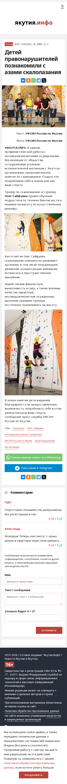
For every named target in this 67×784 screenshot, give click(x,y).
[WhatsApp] (33, 80)
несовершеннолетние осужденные (23, 434)
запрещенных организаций (24, 719)
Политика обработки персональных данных (32, 711)
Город (8, 44)
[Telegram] (38, 80)
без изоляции (12, 447)
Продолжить (34, 775)
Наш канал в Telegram (36, 468)
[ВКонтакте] (23, 80)
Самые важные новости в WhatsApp (36, 457)
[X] (44, 80)
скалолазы (18, 428)
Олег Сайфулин (35, 428)
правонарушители (45, 440)
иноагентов (54, 715)
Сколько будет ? (20, 611)
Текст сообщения (17, 590)
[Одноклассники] (28, 80)
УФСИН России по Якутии (18, 440)
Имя (8, 575)
